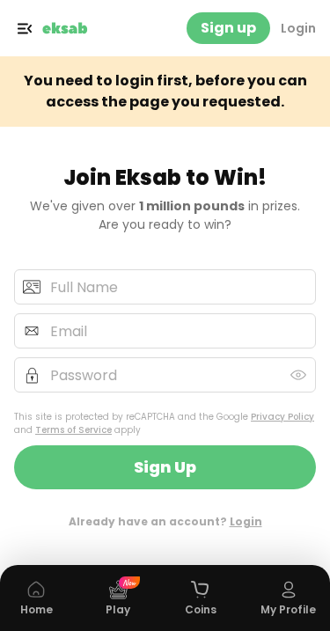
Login (298, 28)
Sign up (228, 28)
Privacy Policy (282, 416)
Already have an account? (165, 521)
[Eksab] (65, 28)
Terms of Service (73, 430)
